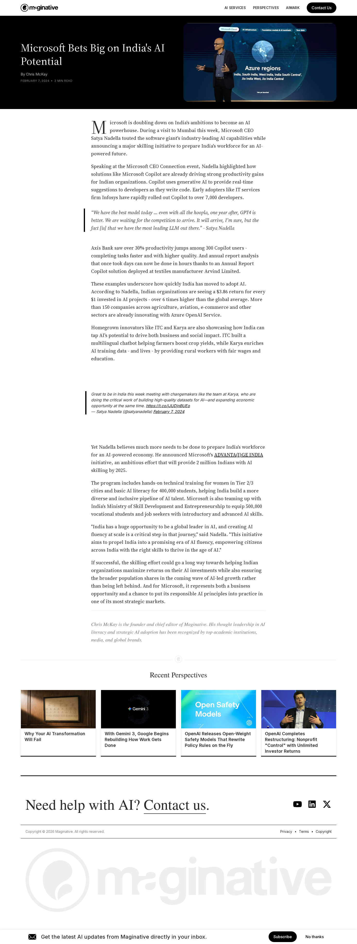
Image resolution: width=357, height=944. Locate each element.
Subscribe (282, 936)
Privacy (286, 831)
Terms (304, 831)
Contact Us (322, 7)
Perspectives (266, 8)
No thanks (315, 936)
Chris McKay (36, 74)
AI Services (235, 8)
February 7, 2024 (168, 411)
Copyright (324, 831)
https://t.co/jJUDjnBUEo (168, 405)
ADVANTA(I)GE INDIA (238, 454)
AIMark (292, 8)
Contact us (175, 804)
